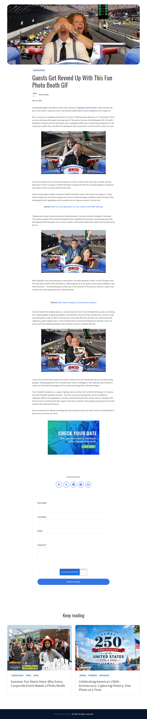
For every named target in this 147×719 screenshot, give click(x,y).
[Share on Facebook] (59, 485)
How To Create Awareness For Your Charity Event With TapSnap (77, 206)
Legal (68, 714)
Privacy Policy (59, 714)
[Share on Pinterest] (81, 485)
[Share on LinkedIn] (73, 485)
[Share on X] (66, 485)
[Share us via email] (88, 485)
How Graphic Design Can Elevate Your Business (77, 302)
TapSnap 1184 (83, 107)
